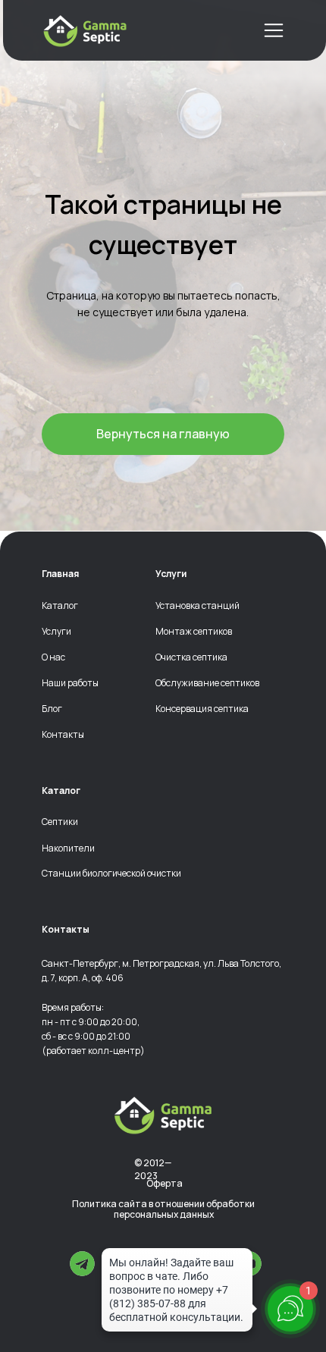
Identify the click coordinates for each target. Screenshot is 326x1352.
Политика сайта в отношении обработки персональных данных (163, 1210)
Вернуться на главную (163, 433)
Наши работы (70, 683)
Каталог (60, 606)
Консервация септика (202, 709)
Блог (52, 709)
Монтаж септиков (193, 631)
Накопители (68, 848)
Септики (60, 822)
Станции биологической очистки (111, 873)
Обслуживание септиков (207, 683)
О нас (53, 657)
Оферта (164, 1183)
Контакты (63, 734)
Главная (60, 574)
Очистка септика (191, 657)
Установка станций (197, 606)
